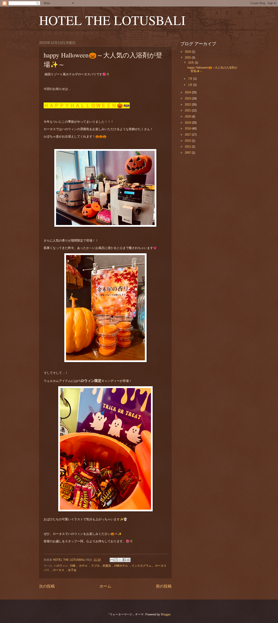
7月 (190, 78)
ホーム (105, 586)
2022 (188, 104)
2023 (188, 98)
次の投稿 (47, 586)
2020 (188, 116)
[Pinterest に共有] (128, 560)
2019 (188, 122)
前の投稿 (164, 586)
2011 (188, 146)
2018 (188, 128)
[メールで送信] (112, 560)
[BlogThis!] (116, 560)
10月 (191, 62)
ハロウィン (61, 565)
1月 (190, 84)
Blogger (165, 614)
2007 (188, 152)
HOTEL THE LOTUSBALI (112, 20)
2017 (188, 134)
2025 (188, 57)
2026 (188, 51)
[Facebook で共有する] (124, 560)
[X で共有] (120, 560)
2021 (188, 110)
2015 (188, 140)
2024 (188, 92)
